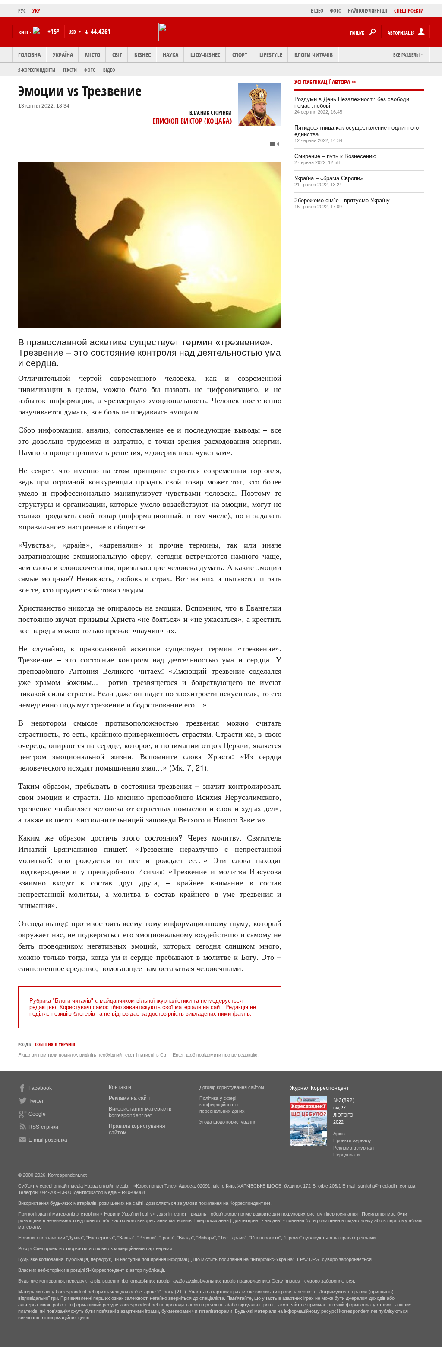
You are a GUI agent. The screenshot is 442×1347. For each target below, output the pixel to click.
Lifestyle (270, 55)
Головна (29, 55)
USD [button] (73, 32)
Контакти (120, 1087)
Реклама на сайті (130, 1098)
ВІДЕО (317, 10)
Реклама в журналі (353, 1147)
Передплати (346, 1154)
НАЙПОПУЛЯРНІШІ (368, 10)
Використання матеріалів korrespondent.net (140, 1112)
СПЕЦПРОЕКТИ (409, 10)
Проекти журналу (352, 1140)
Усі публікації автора (322, 82)
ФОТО (335, 10)
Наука (170, 55)
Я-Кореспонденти (36, 70)
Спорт (239, 55)
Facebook (40, 1088)
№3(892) (343, 1100)
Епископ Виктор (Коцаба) (192, 121)
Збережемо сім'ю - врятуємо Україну (342, 200)
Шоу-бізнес (205, 55)
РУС (22, 10)
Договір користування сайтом (231, 1087)
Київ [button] (23, 32)
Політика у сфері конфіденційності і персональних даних (222, 1104)
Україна (63, 55)
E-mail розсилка (47, 1140)
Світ (117, 55)
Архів (339, 1133)
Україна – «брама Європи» (328, 178)
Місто (92, 55)
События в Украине (55, 1044)
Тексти (70, 70)
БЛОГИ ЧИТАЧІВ (313, 55)
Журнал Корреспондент (319, 1088)
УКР (36, 10)
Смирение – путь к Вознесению (335, 156)
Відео (109, 70)
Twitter (36, 1101)
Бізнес (142, 55)
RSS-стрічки (43, 1127)
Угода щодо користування (227, 1121)
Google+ (38, 1114)
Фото (90, 70)
